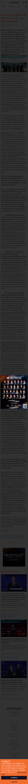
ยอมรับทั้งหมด (14, 777)
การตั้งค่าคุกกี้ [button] (14, 782)
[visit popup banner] (14, 392)
